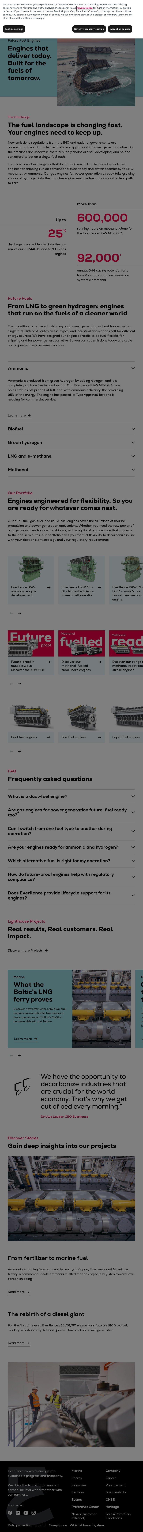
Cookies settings (14, 29)
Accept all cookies (120, 29)
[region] (71, 19)
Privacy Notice (85, 7)
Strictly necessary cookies (89, 29)
